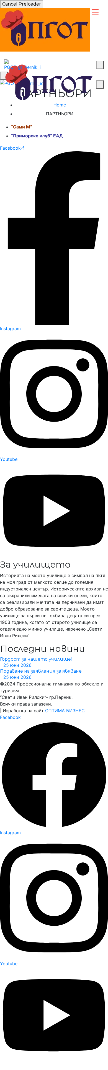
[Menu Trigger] (95, 12)
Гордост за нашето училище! (36, 659)
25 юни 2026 (17, 665)
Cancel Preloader (21, 4)
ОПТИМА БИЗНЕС (65, 710)
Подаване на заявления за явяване (41, 671)
